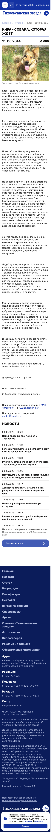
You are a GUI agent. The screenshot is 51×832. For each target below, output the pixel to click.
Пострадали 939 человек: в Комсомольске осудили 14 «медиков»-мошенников (25, 476)
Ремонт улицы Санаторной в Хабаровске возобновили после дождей (24, 517)
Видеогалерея (12, 638)
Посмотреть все (27, 544)
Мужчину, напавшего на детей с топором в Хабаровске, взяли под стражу (25, 463)
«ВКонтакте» (9, 407)
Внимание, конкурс (15, 605)
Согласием (28, 821)
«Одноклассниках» (28, 407)
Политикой (38, 821)
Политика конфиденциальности (19, 800)
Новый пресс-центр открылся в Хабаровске (19, 437)
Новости (8, 577)
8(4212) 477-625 (11, 675)
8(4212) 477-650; (11, 695)
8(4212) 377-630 (30, 695)
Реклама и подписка (16, 644)
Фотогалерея (11, 632)
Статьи (19, 22)
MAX (43, 405)
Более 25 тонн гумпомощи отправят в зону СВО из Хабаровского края (25, 450)
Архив (6, 617)
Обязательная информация (21, 649)
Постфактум (11, 594)
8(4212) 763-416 (30, 685)
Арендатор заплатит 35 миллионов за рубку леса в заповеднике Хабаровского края (24, 490)
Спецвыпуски (11, 611)
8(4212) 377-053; (11, 685)
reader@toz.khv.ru (11, 416)
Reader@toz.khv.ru (11, 705)
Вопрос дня (10, 588)
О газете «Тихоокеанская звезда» (20, 625)
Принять (25, 826)
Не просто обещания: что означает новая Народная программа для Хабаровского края (24, 532)
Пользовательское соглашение (19, 797)
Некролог (8, 600)
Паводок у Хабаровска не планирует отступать (22, 505)
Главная (6, 22)
